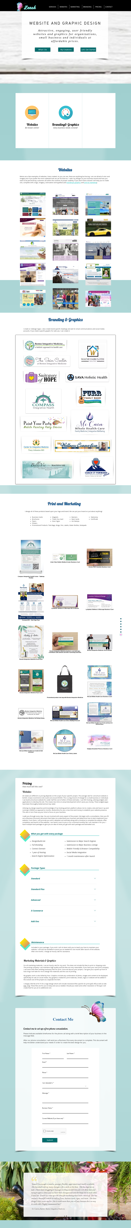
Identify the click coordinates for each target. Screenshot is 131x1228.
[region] (32, 120)
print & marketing (90, 182)
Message (45, 1093)
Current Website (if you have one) (52, 1118)
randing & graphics (74, 182)
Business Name (47, 1108)
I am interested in (47, 1083)
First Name (45, 1053)
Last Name (70, 1053)
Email (44, 1062)
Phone (44, 1072)
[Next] (120, 1191)
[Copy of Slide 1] (66, 1216)
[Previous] (11, 1191)
